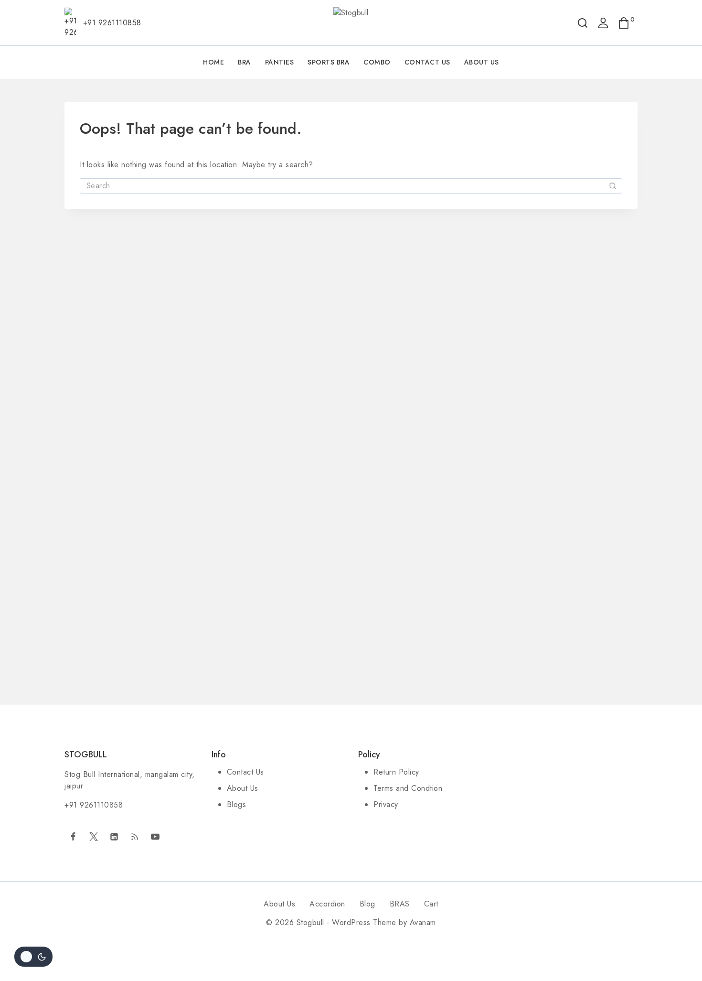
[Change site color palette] (33, 957)
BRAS (400, 903)
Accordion (327, 903)
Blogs (236, 804)
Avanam (423, 922)
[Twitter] (93, 836)
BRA (244, 62)
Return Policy (396, 771)
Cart (431, 903)
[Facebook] (73, 836)
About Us (481, 62)
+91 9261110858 (93, 804)
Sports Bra (329, 62)
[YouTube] (155, 836)
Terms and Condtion (407, 788)
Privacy (385, 804)
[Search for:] (351, 185)
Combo (377, 62)
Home (213, 62)
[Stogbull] (351, 23)
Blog (367, 903)
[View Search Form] (582, 23)
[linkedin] (114, 836)
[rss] (134, 836)
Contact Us (427, 62)
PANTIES (279, 62)
